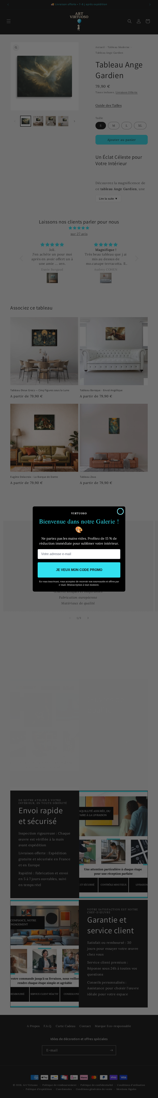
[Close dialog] (120, 511)
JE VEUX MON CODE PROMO (79, 570)
